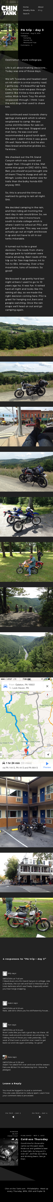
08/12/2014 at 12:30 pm (13, 1062)
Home (26, 7)
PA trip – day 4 (39, 1113)
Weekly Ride (29, 10)
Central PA (28, 40)
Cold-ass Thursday (34, 1139)
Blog (40, 10)
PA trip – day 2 (13, 1113)
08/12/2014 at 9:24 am (13, 1030)
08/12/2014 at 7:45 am (13, 979)
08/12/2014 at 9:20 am (13, 1008)
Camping (27, 38)
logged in (19, 1090)
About (41, 7)
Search (26, 14)
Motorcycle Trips (30, 42)
